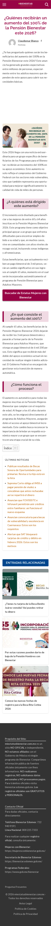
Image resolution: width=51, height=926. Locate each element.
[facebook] (41, 40)
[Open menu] (4, 4)
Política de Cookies (25, 908)
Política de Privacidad (25, 913)
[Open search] (47, 4)
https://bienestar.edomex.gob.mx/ (23, 861)
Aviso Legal (25, 903)
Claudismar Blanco (28, 40)
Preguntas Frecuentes (16, 887)
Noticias (22, 44)
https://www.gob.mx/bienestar (22, 871)
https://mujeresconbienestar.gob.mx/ (25, 850)
